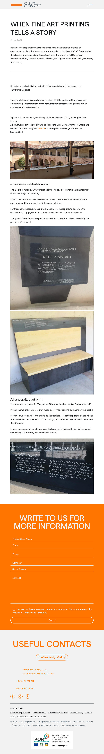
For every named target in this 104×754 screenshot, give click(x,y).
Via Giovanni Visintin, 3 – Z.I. (35, 670)
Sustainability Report (58, 713)
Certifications (39, 713)
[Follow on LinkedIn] (28, 696)
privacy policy (79, 609)
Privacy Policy (76, 713)
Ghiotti (41, 128)
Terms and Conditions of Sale (32, 716)
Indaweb (81, 725)
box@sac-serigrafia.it (50, 657)
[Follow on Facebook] (12, 696)
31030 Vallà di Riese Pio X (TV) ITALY (38, 673)
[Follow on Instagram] (20, 696)
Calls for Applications (20, 713)
